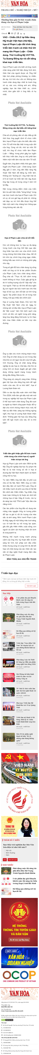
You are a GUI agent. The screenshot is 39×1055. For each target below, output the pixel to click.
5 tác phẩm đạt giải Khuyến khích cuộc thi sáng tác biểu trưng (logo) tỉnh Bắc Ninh (26, 601)
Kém (7, 855)
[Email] (12, 33)
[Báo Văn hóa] (19, 3)
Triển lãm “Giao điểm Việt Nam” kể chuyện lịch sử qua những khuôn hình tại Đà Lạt (25, 646)
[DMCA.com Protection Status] (7, 1020)
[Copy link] (15, 33)
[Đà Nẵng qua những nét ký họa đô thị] (9, 634)
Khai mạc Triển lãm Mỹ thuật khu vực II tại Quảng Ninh (25, 705)
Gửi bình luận (31, 586)
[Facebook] (9, 33)
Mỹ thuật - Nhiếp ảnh (23, 607)
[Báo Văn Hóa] (20, 993)
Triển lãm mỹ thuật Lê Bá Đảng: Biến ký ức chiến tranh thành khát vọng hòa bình (25, 720)
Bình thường (10, 853)
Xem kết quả (13, 860)
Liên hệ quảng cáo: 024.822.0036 (12, 1035)
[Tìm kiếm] (35, 3)
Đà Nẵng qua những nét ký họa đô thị (26, 632)
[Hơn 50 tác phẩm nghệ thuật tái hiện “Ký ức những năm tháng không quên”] (9, 737)
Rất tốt (8, 850)
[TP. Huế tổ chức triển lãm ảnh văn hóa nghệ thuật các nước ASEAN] (9, 691)
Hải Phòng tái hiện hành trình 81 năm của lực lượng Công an (25, 676)
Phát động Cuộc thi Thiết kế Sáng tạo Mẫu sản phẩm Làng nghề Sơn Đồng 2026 (26, 661)
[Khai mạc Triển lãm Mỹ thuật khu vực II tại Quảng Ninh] (9, 706)
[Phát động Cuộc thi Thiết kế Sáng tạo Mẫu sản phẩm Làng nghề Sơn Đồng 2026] (9, 663)
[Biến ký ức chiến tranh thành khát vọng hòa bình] (9, 720)
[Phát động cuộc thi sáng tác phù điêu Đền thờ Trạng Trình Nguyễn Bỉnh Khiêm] (9, 617)
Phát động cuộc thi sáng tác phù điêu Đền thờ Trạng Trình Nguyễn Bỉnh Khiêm (25, 617)
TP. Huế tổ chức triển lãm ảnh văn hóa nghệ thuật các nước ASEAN (26, 690)
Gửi (5, 860)
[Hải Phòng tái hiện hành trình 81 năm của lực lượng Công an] (9, 677)
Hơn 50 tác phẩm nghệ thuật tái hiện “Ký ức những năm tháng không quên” (25, 737)
